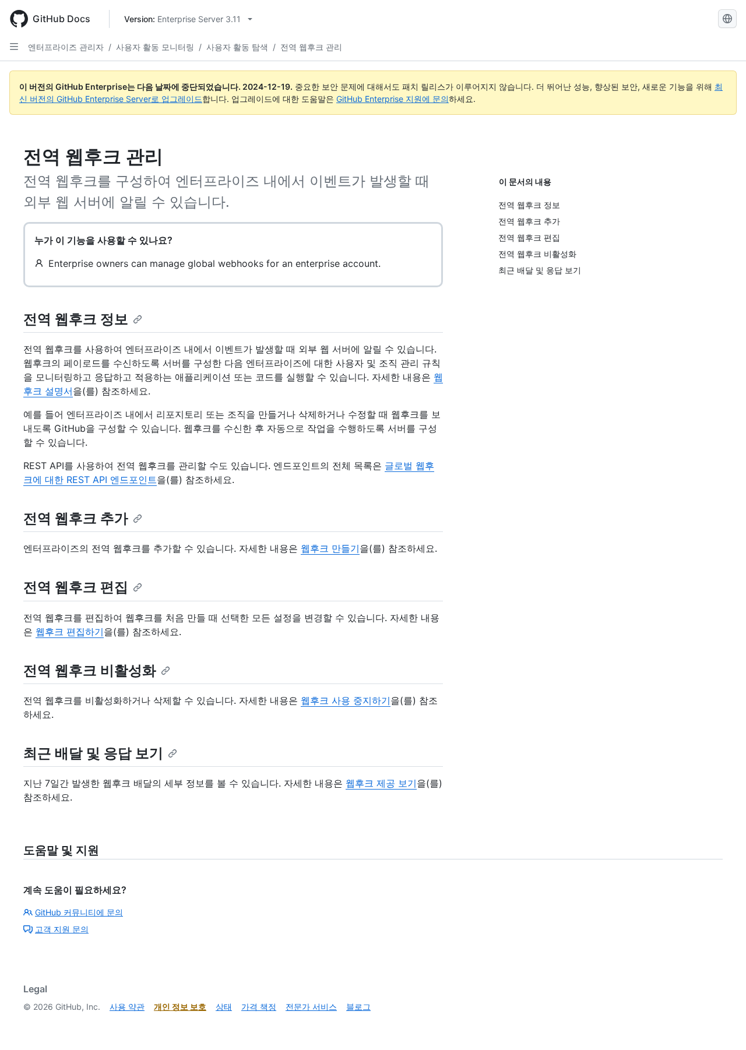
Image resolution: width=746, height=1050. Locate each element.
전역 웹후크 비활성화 (89, 670)
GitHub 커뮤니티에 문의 (79, 912)
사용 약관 (127, 1007)
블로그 (358, 1007)
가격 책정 (258, 1007)
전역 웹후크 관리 (311, 47)
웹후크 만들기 (330, 548)
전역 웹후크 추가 (75, 518)
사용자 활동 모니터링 (155, 47)
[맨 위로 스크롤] (720, 1024)
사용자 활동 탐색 (237, 47)
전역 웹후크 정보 (75, 319)
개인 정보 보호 (180, 1007)
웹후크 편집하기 (70, 631)
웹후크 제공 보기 (381, 783)
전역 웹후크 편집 (75, 587)
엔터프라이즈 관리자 (66, 47)
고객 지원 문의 (62, 929)
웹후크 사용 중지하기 (345, 700)
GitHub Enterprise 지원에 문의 (392, 99)
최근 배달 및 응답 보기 (93, 753)
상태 (224, 1007)
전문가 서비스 (311, 1007)
